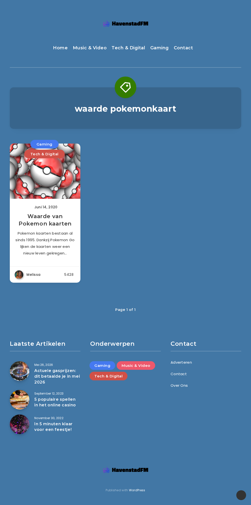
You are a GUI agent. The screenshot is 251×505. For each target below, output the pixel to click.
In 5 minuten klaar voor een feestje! (53, 427)
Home (60, 48)
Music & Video (90, 48)
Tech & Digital (128, 48)
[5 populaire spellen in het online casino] (19, 400)
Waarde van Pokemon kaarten (45, 220)
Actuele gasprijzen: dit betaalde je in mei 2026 (57, 376)
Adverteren (181, 362)
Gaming (159, 48)
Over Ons (179, 385)
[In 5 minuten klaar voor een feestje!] (19, 424)
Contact (183, 48)
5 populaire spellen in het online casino (55, 402)
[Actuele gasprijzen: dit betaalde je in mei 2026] (19, 371)
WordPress (137, 490)
